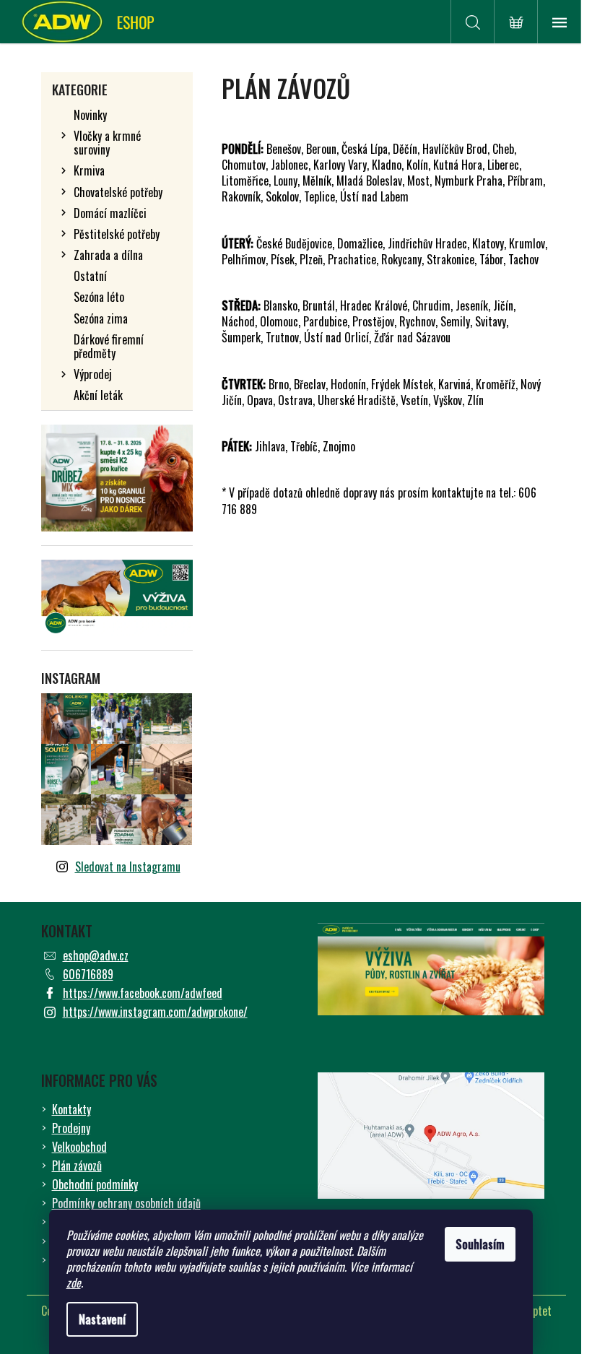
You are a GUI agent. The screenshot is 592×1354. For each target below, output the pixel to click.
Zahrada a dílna (108, 255)
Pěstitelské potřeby (117, 234)
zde (73, 1282)
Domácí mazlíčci (110, 213)
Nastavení (102, 1319)
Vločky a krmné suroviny (107, 142)
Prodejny (71, 1128)
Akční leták (98, 395)
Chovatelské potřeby (118, 192)
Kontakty (71, 1109)
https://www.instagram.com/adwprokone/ (155, 1011)
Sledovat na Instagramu (127, 866)
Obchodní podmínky (95, 1184)
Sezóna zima (101, 318)
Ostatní (90, 276)
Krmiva (89, 170)
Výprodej (93, 374)
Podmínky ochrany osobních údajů (126, 1203)
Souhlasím (480, 1244)
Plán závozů (77, 1165)
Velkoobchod (79, 1146)
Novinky (90, 114)
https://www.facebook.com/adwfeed (142, 993)
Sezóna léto (99, 296)
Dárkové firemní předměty (109, 346)
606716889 (88, 974)
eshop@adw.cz (96, 955)
